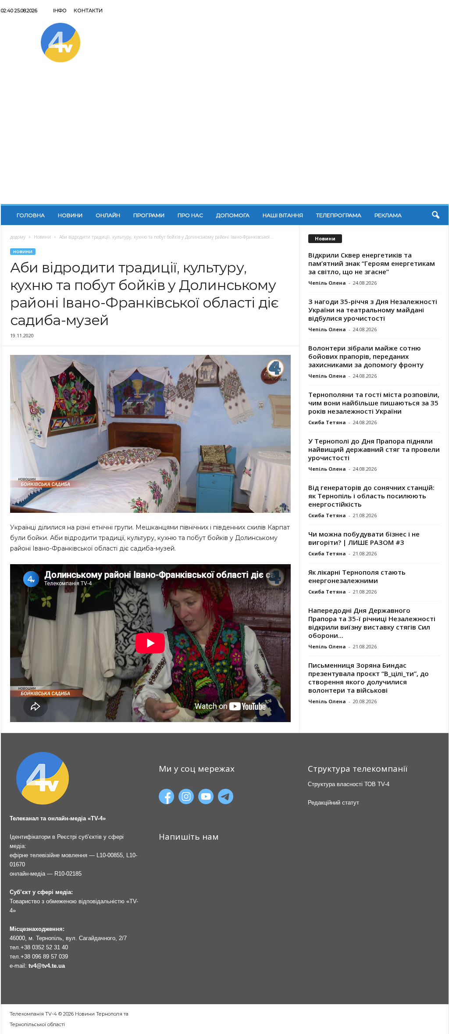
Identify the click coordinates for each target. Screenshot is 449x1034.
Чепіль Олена (327, 282)
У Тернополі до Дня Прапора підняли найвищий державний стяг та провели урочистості (374, 449)
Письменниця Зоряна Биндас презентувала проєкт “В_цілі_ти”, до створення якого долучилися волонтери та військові (368, 677)
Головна (31, 215)
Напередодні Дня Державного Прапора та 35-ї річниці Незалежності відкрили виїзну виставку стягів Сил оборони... (371, 623)
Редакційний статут (333, 802)
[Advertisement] (225, 138)
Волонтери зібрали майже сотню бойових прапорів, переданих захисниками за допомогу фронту (366, 356)
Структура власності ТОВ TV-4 (348, 784)
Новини (70, 215)
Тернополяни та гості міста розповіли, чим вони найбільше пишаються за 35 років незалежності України (373, 402)
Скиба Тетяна (327, 422)
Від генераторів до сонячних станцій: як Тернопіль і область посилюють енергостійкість (371, 495)
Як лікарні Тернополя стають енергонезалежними (357, 576)
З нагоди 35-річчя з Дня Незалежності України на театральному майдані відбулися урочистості (372, 309)
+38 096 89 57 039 (44, 956)
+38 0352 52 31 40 (44, 947)
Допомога (232, 215)
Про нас (190, 215)
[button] (435, 215)
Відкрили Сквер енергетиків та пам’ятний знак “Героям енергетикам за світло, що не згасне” (371, 263)
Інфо (60, 10)
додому (17, 237)
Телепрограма (338, 215)
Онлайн (108, 215)
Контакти (88, 10)
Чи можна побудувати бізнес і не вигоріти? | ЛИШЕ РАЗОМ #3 (364, 538)
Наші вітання (283, 215)
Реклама (388, 215)
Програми (148, 215)
